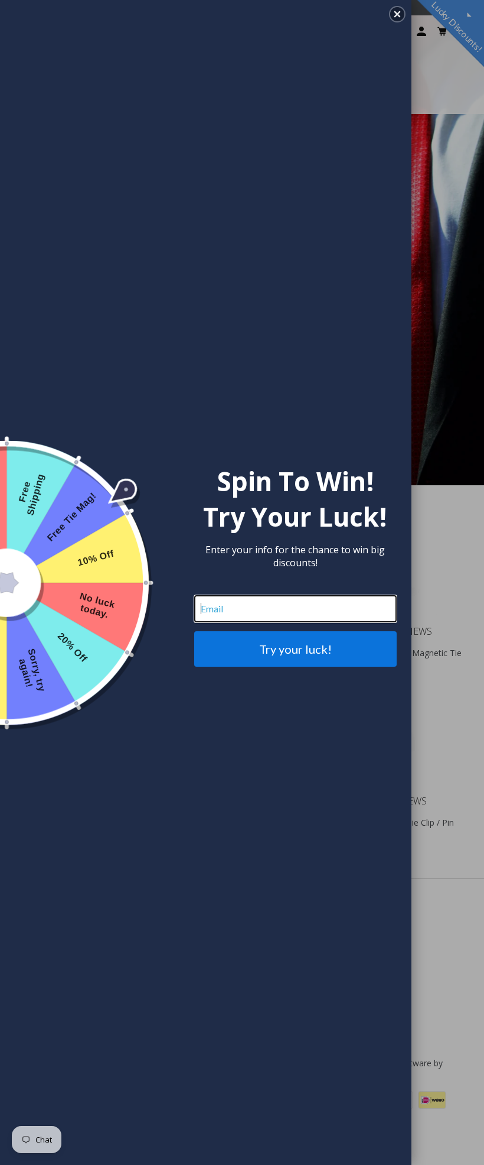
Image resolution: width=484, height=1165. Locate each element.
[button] (397, 14)
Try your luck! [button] (295, 649)
